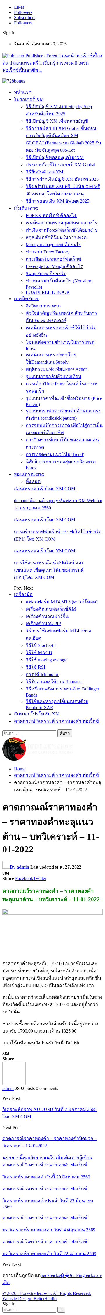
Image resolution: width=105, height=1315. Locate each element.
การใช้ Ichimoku (42, 674)
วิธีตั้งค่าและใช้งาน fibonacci (54, 681)
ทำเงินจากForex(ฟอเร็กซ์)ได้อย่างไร (61, 230)
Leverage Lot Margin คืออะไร (54, 266)
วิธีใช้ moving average (46, 659)
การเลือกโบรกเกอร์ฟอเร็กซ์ (53, 259)
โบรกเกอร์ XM (29, 99)
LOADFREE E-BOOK (48, 292)
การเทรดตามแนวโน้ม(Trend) (55, 454)
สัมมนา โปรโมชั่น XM (37, 713)
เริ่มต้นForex (26, 208)
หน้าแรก (23, 92)
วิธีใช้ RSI (35, 667)
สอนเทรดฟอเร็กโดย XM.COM (44, 488)
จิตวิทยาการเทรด (43, 305)
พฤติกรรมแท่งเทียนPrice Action (57, 369)
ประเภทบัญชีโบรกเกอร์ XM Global (60, 164)
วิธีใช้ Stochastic (41, 645)
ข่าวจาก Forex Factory (47, 251)
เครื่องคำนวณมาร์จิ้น (47, 616)
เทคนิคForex (26, 298)
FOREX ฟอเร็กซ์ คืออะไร (51, 215)
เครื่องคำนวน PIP (43, 623)
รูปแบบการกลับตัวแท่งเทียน (53, 376)
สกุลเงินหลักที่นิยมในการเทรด (56, 237)
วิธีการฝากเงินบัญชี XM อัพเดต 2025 (62, 179)
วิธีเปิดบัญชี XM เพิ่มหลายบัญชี (57, 121)
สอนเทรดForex (29, 474)
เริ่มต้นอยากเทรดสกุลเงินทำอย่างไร (61, 222)
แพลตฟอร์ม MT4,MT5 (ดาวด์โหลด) (61, 601)
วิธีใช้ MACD (39, 652)
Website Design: (18, 1298)
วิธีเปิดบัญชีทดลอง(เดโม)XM (55, 157)
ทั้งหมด (33, 481)
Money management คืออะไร (53, 244)
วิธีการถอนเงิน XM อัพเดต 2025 (57, 200)
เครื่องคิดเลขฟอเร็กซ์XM (51, 608)
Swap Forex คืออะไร (46, 273)
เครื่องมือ (23, 594)
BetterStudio (45, 1298)
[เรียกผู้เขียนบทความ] (14, 1083)
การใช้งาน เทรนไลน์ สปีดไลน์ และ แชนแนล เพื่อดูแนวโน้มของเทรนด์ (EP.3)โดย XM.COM (49, 570)
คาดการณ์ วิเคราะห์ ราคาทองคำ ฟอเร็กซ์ (56, 721)
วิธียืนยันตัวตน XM (44, 171)
